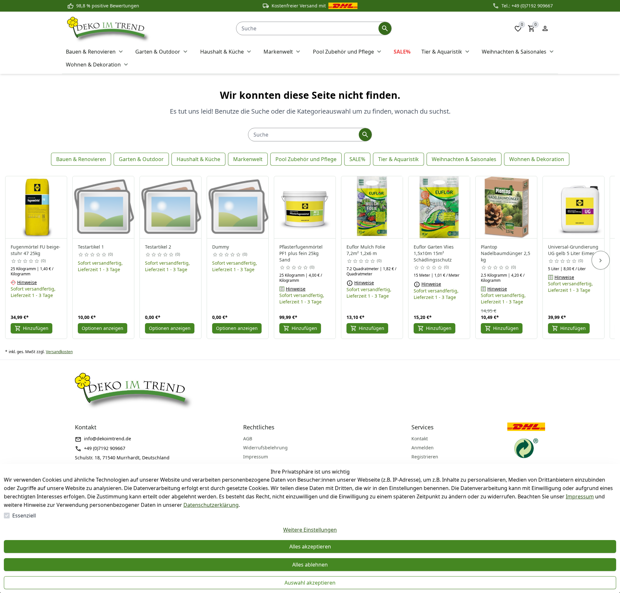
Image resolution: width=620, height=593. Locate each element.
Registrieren (424, 457)
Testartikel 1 (91, 247)
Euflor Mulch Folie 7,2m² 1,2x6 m (365, 250)
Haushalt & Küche (198, 159)
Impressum (580, 496)
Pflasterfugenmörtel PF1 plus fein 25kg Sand (301, 253)
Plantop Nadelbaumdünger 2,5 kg (505, 253)
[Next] (601, 260)
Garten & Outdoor (141, 159)
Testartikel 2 (158, 247)
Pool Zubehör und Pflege (305, 159)
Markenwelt (248, 159)
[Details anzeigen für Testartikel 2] (171, 207)
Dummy (220, 247)
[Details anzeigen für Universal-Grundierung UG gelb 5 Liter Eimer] (574, 207)
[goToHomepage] (145, 28)
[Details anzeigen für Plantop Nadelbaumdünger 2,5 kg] (507, 207)
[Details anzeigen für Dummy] (238, 207)
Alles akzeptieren (310, 546)
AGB (247, 438)
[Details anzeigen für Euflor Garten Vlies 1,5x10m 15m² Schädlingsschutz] (439, 207)
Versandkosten (59, 351)
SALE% (357, 159)
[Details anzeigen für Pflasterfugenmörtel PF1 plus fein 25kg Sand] (305, 207)
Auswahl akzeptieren (310, 582)
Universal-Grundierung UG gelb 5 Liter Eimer (573, 250)
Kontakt (419, 438)
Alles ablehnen (310, 564)
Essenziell (24, 515)
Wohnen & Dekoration (536, 159)
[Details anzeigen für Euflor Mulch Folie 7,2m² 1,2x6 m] (372, 207)
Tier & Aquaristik (398, 159)
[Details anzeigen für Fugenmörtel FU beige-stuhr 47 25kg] (36, 207)
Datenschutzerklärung (211, 504)
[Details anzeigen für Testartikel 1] (104, 207)
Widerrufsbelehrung (265, 448)
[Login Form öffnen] (545, 28)
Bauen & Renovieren (81, 159)
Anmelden (422, 448)
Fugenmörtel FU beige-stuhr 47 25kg (35, 250)
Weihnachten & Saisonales (464, 159)
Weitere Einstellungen (310, 529)
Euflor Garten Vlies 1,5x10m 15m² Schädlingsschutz (434, 253)
